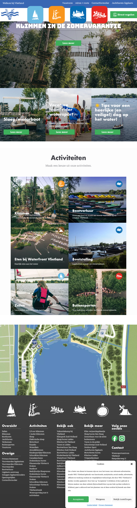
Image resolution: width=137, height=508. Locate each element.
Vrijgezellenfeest (91, 458)
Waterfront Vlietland (66, 458)
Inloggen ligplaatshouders (13, 474)
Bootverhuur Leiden (65, 452)
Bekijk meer (93, 426)
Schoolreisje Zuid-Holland (95, 444)
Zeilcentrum (62, 476)
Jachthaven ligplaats (122, 2)
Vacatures (67, 2)
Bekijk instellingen (122, 499)
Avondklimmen (36, 450)
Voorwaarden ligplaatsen (13, 461)
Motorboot (34, 442)
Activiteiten (38, 426)
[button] (131, 464)
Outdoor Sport (90, 447)
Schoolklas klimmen (38, 455)
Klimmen (6, 434)
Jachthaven (7, 439)
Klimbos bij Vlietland (66, 442)
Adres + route (82, 2)
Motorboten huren (92, 452)
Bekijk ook (65, 426)
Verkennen (7, 442)
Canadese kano (36, 458)
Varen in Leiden (64, 444)
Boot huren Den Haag (66, 460)
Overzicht (9, 426)
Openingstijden (8, 477)
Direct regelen (126, 14)
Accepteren (78, 499)
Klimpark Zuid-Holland (67, 436)
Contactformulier (100, 2)
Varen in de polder (92, 442)
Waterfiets (34, 447)
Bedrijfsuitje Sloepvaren (39, 471)
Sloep (31, 436)
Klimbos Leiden (91, 455)
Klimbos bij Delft (64, 482)
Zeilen (4, 431)
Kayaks (32, 444)
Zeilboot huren (63, 466)
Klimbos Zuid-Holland (66, 450)
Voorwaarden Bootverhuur (8, 468)
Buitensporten (8, 444)
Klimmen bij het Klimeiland (64, 470)
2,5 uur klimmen (36, 431)
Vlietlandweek (35, 490)
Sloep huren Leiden (65, 439)
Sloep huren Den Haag (94, 434)
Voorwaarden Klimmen (12, 464)
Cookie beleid (92, 505)
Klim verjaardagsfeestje (94, 431)
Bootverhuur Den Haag (67, 447)
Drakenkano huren (37, 460)
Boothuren (6, 436)
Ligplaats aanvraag (10, 472)
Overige (8, 453)
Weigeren (100, 499)
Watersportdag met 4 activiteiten (38, 494)
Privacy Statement (106, 505)
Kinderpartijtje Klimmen (40, 452)
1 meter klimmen (36, 434)
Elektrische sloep (36, 439)
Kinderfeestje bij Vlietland (68, 455)
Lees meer (68, 43)
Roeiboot (33, 468)
